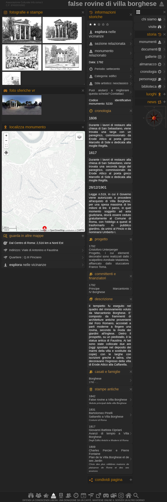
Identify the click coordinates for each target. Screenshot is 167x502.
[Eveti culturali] (83, 498)
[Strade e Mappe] (91, 498)
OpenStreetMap (57, 230)
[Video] (113, 498)
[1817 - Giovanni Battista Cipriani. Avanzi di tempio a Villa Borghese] (62, 70)
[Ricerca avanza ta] (136, 498)
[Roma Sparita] (61, 498)
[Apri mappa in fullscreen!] (6, 145)
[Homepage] (128, 498)
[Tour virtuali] (106, 498)
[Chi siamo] (38, 498)
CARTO (80, 230)
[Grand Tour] (46, 498)
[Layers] (79, 136)
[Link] (98, 498)
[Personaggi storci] (68, 498)
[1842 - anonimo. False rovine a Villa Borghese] (62, 42)
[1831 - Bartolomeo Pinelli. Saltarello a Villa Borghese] (22, 70)
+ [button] (6, 135)
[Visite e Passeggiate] (31, 498)
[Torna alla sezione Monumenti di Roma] (161, 3)
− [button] (6, 140)
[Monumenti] (53, 498)
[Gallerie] (121, 498)
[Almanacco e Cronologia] (76, 498)
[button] (6, 152)
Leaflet (43, 230)
